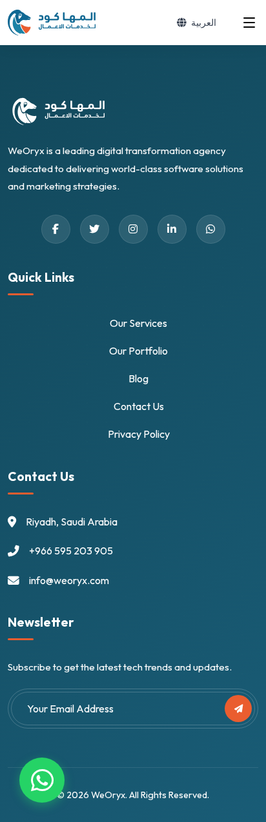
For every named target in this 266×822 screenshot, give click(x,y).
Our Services (138, 323)
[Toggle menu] (249, 22)
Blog (138, 378)
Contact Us (139, 406)
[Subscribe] (238, 708)
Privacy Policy (139, 433)
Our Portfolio (138, 350)
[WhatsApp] (42, 780)
